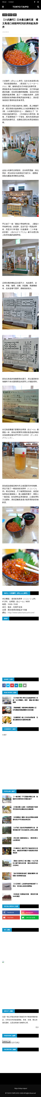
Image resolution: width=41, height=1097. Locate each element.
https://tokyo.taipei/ (20, 1088)
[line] (30, 917)
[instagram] (38, 2)
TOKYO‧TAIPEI (21, 6)
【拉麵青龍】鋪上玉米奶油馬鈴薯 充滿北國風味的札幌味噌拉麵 (25, 718)
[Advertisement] (22, 948)
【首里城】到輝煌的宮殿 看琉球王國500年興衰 (25, 895)
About (4, 2)
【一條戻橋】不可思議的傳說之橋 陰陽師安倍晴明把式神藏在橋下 (25, 798)
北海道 (5, 14)
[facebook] (35, 2)
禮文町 (10, 14)
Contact (11, 2)
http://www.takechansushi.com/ (21, 612)
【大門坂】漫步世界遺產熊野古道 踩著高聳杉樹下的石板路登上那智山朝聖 (25, 829)
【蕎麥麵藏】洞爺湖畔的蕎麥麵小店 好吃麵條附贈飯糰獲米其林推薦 (25, 709)
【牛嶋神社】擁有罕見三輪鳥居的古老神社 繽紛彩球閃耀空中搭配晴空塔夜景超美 (25, 850)
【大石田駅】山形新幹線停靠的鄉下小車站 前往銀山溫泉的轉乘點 (25, 885)
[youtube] (11, 917)
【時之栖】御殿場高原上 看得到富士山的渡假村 (25, 839)
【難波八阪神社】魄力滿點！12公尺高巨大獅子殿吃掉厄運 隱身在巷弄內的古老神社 (25, 863)
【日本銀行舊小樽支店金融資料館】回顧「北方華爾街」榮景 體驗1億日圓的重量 (26, 700)
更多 (37, 1027)
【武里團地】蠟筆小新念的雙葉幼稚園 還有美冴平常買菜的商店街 (26, 818)
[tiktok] (11, 923)
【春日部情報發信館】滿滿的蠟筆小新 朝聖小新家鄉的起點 (26, 874)
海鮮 (15, 14)
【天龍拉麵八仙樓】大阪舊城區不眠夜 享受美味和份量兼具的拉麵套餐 (26, 808)
